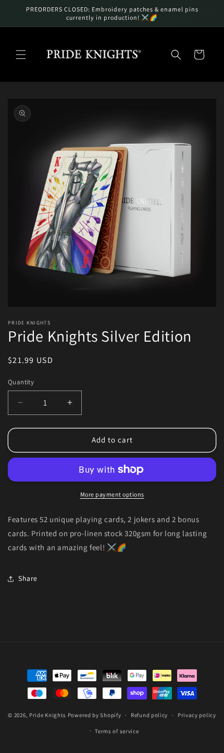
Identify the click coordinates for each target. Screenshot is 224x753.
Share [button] (28, 578)
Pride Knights (47, 715)
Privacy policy (197, 715)
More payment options (112, 494)
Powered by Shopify (94, 715)
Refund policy (149, 715)
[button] (20, 54)
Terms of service (117, 731)
